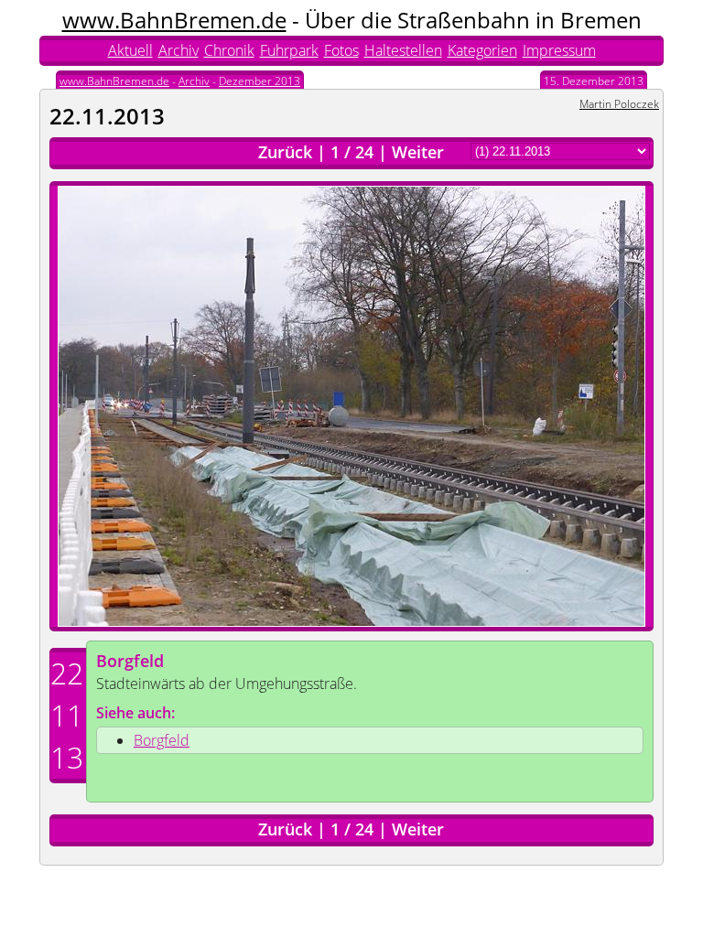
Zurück (285, 152)
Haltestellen (403, 50)
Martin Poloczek (619, 104)
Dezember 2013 (259, 81)
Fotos (341, 50)
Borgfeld (130, 661)
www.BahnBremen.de (174, 20)
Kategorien (482, 50)
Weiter (418, 152)
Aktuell (130, 50)
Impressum (559, 50)
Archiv (178, 50)
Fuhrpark (289, 50)
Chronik (229, 50)
